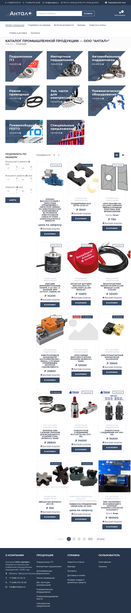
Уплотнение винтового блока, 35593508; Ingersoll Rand (81, 358)
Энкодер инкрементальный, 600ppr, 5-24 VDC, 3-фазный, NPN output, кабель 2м (50, 288)
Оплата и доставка (18, 33)
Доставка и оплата (76, 575)
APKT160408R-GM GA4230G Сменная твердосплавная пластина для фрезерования (112, 207)
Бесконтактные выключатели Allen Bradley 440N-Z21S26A (112, 287)
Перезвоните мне (116, 2)
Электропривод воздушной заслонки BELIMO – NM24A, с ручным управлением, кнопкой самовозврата (50, 361)
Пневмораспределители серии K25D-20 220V (83, 505)
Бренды (81, 25)
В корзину (50, 234)
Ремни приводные (45, 578)
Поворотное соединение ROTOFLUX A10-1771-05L (81, 433)
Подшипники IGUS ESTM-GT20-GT (81, 204)
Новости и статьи (97, 25)
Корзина (103, 566)
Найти (89, 13)
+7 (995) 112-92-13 (14, 3)
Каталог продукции (14, 25)
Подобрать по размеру (39, 25)
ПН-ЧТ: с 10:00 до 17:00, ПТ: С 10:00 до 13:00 (80, 3)
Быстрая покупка (51, 229)
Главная (9, 44)
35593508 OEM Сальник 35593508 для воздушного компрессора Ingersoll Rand (50, 434)
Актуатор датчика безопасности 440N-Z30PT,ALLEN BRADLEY (80, 287)
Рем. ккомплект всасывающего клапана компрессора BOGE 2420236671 (112, 506)
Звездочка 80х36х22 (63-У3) (50, 503)
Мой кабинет (105, 562)
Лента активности (65, 25)
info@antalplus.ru (52, 3)
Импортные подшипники (48, 566)
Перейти (14, 64)
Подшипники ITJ (44, 562)
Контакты (35, 33)
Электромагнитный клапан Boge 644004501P (112, 357)
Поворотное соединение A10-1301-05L (112, 432)
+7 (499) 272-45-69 (32, 3)
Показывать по (43, 155)
